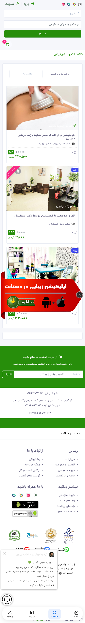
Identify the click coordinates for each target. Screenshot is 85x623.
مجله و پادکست (65, 476)
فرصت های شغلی (29, 476)
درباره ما (70, 459)
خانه (80, 54)
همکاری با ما (32, 465)
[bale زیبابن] (14, 496)
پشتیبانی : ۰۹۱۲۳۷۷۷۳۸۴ (41, 393)
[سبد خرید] (7, 45)
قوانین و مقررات (65, 465)
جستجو (43, 34)
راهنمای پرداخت (66, 506)
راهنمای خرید (67, 501)
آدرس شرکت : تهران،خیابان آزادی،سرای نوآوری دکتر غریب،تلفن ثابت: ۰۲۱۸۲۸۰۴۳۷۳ (41, 403)
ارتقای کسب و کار (29, 470)
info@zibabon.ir (39, 413)
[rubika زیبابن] (21, 496)
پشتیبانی (34, 459)
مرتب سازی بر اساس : (59, 74)
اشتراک (8, 374)
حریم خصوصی (66, 470)
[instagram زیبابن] (36, 496)
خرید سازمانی (67, 495)
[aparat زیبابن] (28, 496)
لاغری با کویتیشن (64, 54)
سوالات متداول (66, 512)
